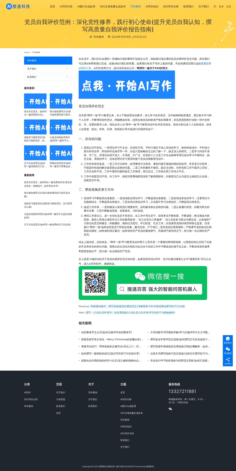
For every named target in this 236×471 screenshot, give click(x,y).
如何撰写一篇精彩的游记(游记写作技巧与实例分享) (110, 353)
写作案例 (136, 6)
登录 (221, 6)
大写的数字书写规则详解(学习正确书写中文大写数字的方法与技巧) (181, 332)
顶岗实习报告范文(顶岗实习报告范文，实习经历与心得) (35, 139)
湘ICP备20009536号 (125, 466)
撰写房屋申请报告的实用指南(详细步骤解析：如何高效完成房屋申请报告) (181, 346)
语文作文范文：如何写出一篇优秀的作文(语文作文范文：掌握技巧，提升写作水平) (35, 113)
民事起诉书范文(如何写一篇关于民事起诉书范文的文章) (61, 165)
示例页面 (60, 399)
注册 (228, 6)
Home (26, 52)
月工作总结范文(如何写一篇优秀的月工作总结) (35, 165)
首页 (52, 6)
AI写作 (27, 392)
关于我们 (203, 6)
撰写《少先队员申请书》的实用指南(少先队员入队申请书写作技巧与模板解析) (130, 312)
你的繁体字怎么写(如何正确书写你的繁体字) (106, 332)
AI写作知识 (152, 6)
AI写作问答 (66, 6)
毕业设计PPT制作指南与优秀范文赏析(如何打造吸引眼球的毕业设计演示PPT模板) (181, 360)
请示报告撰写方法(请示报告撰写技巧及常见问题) (61, 113)
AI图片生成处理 (86, 6)
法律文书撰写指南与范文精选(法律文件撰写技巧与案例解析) (181, 353)
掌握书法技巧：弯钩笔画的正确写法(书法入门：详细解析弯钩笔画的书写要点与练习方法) (112, 346)
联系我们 (188, 6)
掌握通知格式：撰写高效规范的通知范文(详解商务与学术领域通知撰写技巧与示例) (138, 306)
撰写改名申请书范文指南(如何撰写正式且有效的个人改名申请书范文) (181, 339)
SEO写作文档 (171, 6)
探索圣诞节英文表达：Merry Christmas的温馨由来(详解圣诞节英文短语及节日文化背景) (112, 339)
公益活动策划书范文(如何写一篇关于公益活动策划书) (60, 139)
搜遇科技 (150, 466)
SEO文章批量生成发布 (113, 6)
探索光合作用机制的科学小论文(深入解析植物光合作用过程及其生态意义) (112, 360)
